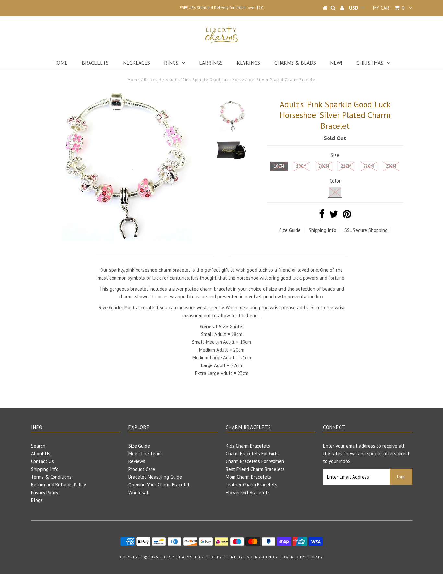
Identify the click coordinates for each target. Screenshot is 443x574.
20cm (323, 166)
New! (336, 62)
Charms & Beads (295, 62)
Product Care (141, 469)
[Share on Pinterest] (347, 216)
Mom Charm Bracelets (248, 477)
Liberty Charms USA (180, 557)
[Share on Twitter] (333, 216)
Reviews (136, 461)
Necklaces (136, 62)
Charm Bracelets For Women (255, 461)
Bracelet (153, 79)
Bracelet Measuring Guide (155, 477)
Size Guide (290, 230)
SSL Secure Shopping (366, 230)
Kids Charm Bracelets (248, 446)
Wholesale (139, 492)
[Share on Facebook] (322, 216)
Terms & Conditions (51, 477)
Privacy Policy (44, 492)
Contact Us (42, 461)
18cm (279, 166)
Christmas (369, 62)
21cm (346, 166)
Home (60, 62)
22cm (368, 166)
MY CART (388, 8)
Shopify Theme (220, 557)
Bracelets (95, 62)
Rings (171, 62)
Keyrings (248, 62)
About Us (40, 453)
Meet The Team (145, 453)
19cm (301, 166)
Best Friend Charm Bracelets (255, 469)
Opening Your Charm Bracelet (159, 485)
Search (38, 446)
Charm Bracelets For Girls (252, 453)
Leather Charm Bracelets (251, 485)
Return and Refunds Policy (58, 485)
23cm (391, 166)
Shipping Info (322, 230)
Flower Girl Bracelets (248, 492)
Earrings (210, 62)
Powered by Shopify (301, 557)
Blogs (37, 500)
